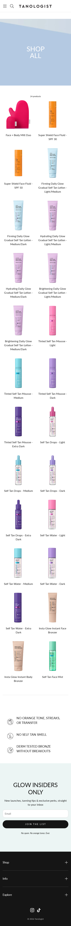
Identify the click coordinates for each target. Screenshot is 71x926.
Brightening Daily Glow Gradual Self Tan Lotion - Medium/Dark (18, 345)
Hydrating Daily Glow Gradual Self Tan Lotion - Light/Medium (52, 240)
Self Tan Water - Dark (52, 583)
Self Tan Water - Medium (18, 583)
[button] (5, 6)
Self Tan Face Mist (52, 676)
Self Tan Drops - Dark (52, 490)
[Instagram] (32, 910)
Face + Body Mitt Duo (18, 135)
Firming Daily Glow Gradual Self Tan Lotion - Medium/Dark (18, 240)
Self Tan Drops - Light (52, 442)
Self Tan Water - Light (52, 535)
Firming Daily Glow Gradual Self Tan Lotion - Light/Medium (52, 187)
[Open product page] (18, 114)
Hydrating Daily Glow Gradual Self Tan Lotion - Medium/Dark (18, 292)
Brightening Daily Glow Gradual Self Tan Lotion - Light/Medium (52, 292)
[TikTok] (39, 910)
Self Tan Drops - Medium (18, 490)
